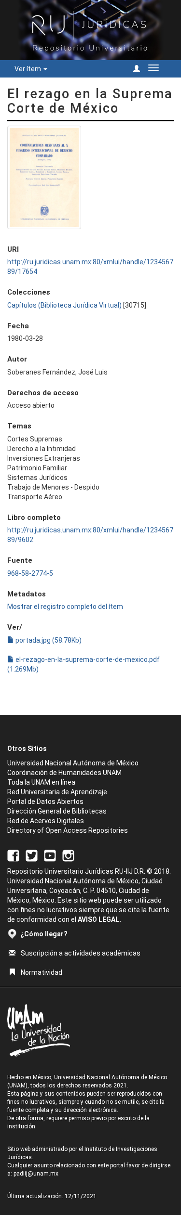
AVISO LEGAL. (99, 919)
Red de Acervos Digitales (45, 821)
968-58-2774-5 (30, 573)
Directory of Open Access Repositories (67, 830)
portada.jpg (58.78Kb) (48, 640)
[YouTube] (50, 855)
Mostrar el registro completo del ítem (65, 606)
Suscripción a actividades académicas (80, 953)
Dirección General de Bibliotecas (57, 811)
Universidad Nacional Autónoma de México (73, 763)
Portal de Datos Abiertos (45, 801)
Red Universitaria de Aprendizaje (57, 792)
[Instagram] (68, 855)
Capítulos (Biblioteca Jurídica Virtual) (64, 305)
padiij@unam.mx (36, 1173)
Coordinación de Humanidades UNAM (64, 772)
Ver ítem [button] (28, 69)
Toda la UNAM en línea (41, 782)
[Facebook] (13, 855)
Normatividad (41, 972)
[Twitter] (32, 855)
